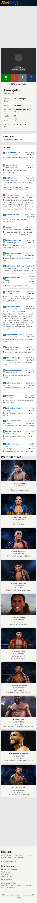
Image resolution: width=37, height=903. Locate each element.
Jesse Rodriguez (19, 583)
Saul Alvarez (20, 788)
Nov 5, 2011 (30, 307)
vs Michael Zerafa (13, 214)
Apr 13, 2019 (29, 165)
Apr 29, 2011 (29, 347)
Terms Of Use (6, 877)
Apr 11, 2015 (29, 227)
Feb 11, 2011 (29, 358)
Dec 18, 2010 (29, 370)
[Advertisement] (18, 25)
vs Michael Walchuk (14, 370)
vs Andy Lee (10, 227)
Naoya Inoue (19, 483)
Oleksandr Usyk (19, 517)
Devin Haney (19, 617)
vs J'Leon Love (11, 178)
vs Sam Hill (10, 395)
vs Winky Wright (12, 291)
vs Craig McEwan (13, 306)
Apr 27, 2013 (29, 266)
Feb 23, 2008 (29, 431)
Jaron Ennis (19, 720)
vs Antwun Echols (13, 421)
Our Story (5, 874)
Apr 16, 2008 (29, 421)
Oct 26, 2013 (30, 253)
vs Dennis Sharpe (13, 358)
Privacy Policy (6, 879)
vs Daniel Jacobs (12, 195)
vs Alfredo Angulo (13, 152)
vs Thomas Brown (13, 431)
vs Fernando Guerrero (15, 266)
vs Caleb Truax (12, 165)
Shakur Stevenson (19, 685)
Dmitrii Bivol (19, 651)
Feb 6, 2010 (30, 383)
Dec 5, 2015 (30, 195)
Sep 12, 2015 (29, 215)
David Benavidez (19, 551)
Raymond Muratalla (19, 754)
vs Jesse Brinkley (13, 347)
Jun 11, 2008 (30, 408)
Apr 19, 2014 (29, 240)
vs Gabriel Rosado (13, 253)
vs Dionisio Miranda (14, 408)
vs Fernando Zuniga (14, 383)
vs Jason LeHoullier (14, 334)
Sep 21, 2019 (29, 153)
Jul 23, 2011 (30, 335)
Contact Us (5, 872)
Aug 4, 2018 (30, 178)
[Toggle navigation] (33, 3)
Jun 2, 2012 (30, 291)
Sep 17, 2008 (29, 396)
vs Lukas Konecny (13, 240)
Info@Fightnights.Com (12, 869)
